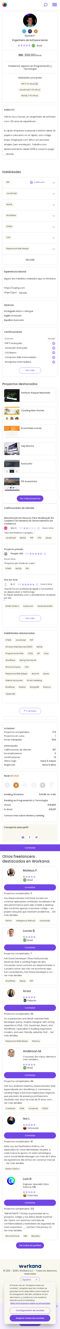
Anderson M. (32, 1051)
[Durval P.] (29, 837)
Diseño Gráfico (12, 606)
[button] (30, 182)
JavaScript (11, 537)
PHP (31, 537)
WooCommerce (13, 667)
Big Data (36, 1236)
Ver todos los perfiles (30, 1245)
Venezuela (33, 1128)
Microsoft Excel (12, 1236)
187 (54, 749)
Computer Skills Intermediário (20, 357)
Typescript (10, 693)
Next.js (23, 981)
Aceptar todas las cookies (30, 1318)
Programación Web (15, 653)
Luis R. (27, 1179)
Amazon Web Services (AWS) (19, 646)
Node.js (22, 687)
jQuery (48, 537)
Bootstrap (10, 687)
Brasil (39, 45)
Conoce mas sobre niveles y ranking (24, 815)
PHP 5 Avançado (13, 343)
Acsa (27, 991)
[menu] (55, 5)
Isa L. (26, 1118)
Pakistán (31, 1000)
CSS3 (30, 653)
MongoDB (34, 687)
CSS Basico (10, 352)
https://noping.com (14, 287)
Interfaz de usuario (14, 680)
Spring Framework (28, 660)
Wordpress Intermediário (18, 361)
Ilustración (28, 606)
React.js (47, 687)
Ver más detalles (13, 975)
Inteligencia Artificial (25, 920)
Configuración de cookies (30, 1310)
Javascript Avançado (16, 347)
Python (9, 920)
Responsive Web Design (16, 673)
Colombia (32, 1195)
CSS (40, 537)
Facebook (33, 1108)
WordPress (10, 660)
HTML (22, 1108)
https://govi (10, 292)
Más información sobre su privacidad (30, 1303)
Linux (46, 653)
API (38, 653)
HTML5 (8, 568)
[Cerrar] (56, 1306)
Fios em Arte (11, 579)
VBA (25, 1236)
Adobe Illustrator (45, 606)
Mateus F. (30, 870)
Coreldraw (10, 1108)
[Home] (4, 4)
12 (55, 757)
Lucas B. (29, 931)
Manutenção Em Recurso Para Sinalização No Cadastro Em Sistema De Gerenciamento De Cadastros (29, 520)
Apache (35, 673)
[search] (45, 4)
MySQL (23, 537)
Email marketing (34, 680)
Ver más (10, 154)
